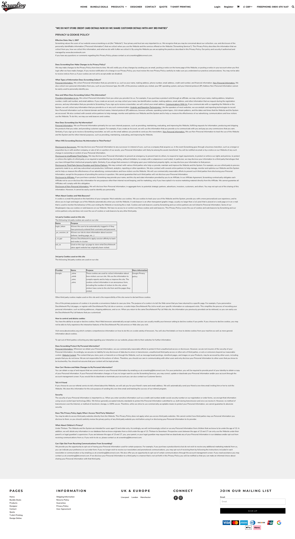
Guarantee (61, 503)
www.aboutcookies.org (69, 331)
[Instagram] (181, 498)
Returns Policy (62, 500)
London (135, 497)
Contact (13, 509)
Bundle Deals (15, 500)
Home (12, 497)
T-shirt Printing (16, 515)
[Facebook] (176, 498)
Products (13, 503)
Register (228, 6)
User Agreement (63, 509)
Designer (13, 506)
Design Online (16, 518)
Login (217, 6)
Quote (12, 512)
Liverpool (125, 497)
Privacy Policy (62, 506)
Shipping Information (65, 497)
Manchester (145, 497)
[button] (119, 7)
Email (222, 497)
